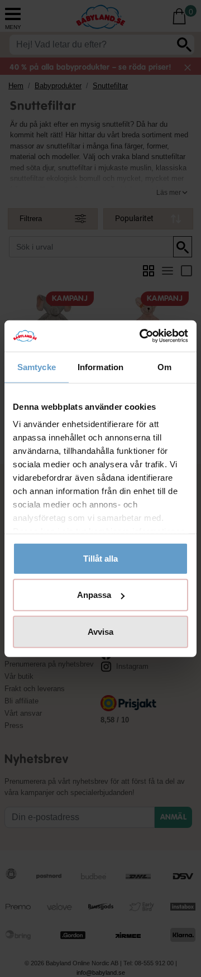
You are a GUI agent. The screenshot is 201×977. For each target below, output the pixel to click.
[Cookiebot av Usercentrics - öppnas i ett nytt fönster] (141, 336)
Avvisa (100, 631)
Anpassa (94, 595)
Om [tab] (164, 366)
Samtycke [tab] (36, 366)
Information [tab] (100, 366)
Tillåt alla (100, 558)
